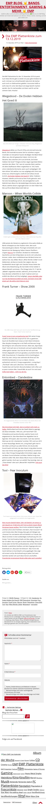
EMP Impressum (16, 802)
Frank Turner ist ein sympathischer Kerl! (15, 336)
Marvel (33, 777)
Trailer (25, 792)
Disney (10, 765)
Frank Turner (13, 602)
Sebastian (20, 790)
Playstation (25, 785)
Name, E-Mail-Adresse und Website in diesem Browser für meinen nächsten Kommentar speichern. (22, 688)
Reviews (16, 598)
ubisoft (29, 792)
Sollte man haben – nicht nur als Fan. (14, 372)
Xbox (28, 796)
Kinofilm (24, 777)
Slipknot (42, 790)
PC (34, 781)
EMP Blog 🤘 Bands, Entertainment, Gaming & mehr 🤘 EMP (23, 7)
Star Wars (5, 792)
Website (7, 680)
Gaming (7, 773)
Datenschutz (6, 802)
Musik (25, 602)
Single (30, 789)
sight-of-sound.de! (29, 618)
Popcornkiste (9, 789)
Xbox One (35, 796)
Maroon (10, 253)
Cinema (4, 764)
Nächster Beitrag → (12, 710)
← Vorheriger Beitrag (13, 707)
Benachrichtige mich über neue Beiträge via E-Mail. (23, 694)
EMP (15, 764)
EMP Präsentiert (6, 769)
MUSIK (11, 598)
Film (21, 768)
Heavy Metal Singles (33, 773)
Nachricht (8, 643)
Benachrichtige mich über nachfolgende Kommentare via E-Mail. (18, 691)
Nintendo (14, 782)
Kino (15, 777)
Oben (34, 802)
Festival (14, 769)
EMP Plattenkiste (25, 600)
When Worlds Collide (15, 604)
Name (7, 664)
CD (30, 598)
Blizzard (26, 760)
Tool (3, 604)
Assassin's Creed (19, 760)
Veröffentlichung (38, 792)
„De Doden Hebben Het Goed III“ (18, 176)
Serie (25, 790)
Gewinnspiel (16, 773)
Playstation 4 (36, 786)
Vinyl (7, 604)
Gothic (22, 773)
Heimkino (6, 777)
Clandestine (35, 598)
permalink (34, 604)
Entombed (34, 600)
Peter (10, 613)
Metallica (39, 778)
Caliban (32, 760)
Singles (36, 789)
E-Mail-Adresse (9, 672)
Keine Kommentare (31, 43)
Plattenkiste (30, 602)
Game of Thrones (39, 769)
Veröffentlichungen (9, 796)
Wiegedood (6, 150)
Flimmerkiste (28, 769)
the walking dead (16, 792)
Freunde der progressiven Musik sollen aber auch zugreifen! (22, 558)
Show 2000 (38, 602)
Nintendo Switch (25, 782)
